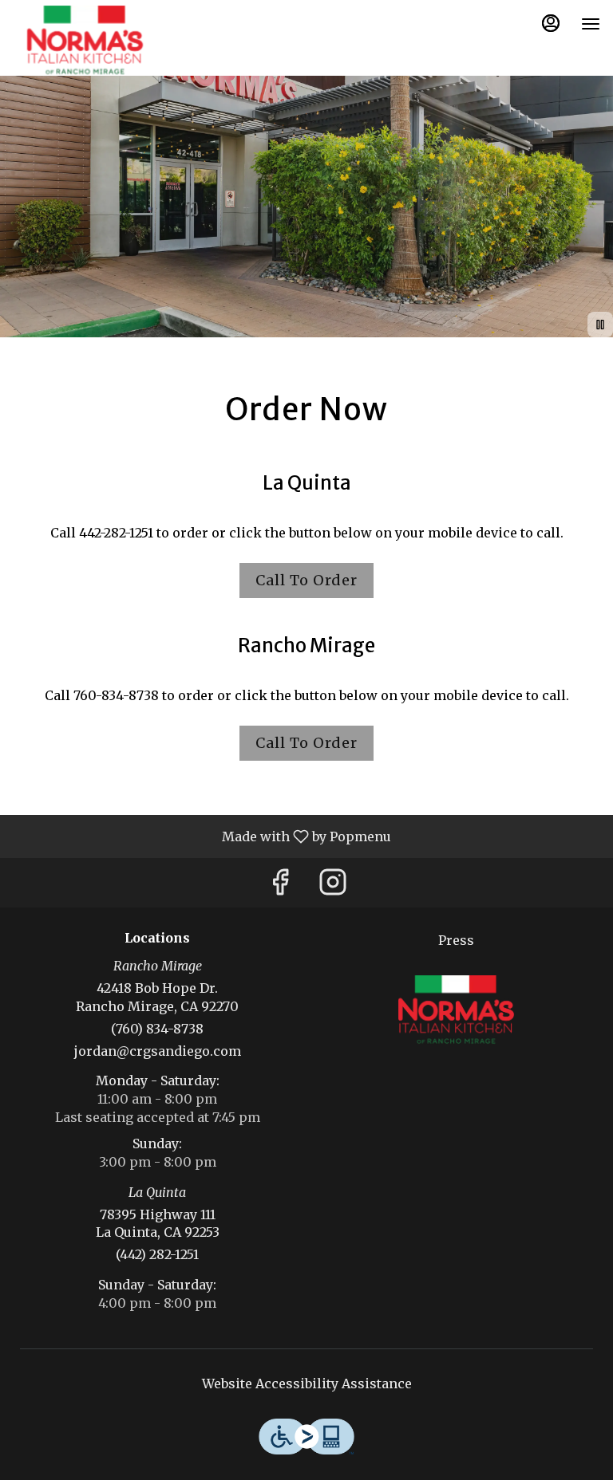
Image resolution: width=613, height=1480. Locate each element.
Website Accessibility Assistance (307, 1383)
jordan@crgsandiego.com (157, 1051)
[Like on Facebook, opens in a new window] (280, 886)
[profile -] (550, 23)
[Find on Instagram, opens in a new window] (332, 886)
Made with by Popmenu (201, 835)
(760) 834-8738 (157, 1029)
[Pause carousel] (600, 324)
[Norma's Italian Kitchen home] (84, 40)
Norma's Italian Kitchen (455, 1009)
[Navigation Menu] (590, 23)
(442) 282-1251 (157, 1254)
